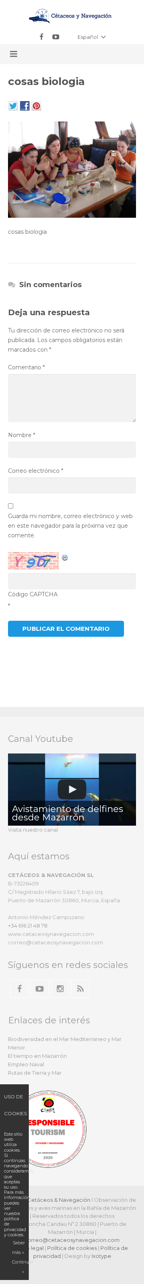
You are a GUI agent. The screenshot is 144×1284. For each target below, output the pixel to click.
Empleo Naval (26, 1064)
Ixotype (101, 1256)
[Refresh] (65, 557)
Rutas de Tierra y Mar (35, 1072)
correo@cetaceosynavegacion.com (72, 1240)
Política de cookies (72, 1248)
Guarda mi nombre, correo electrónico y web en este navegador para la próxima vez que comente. (70, 525)
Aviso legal (30, 1248)
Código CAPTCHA (33, 594)
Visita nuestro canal (33, 829)
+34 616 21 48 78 (28, 925)
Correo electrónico (35, 470)
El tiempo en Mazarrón (37, 1056)
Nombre (21, 435)
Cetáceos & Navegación (58, 1200)
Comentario (26, 367)
